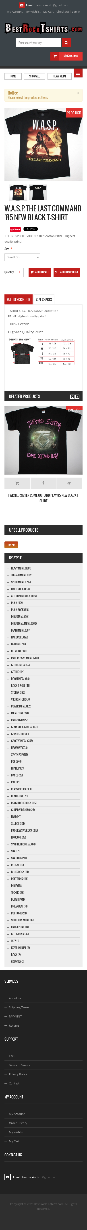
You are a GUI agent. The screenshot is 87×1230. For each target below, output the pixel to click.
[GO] (66, 42)
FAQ (11, 1056)
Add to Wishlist (43, 483)
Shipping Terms (19, 1007)
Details (69, 483)
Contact (14, 1083)
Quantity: (9, 272)
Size (6, 249)
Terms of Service (19, 1065)
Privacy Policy (18, 1074)
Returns (14, 1025)
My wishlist (16, 1132)
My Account (15, 12)
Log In (76, 12)
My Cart (48, 12)
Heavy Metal (59, 76)
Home (13, 76)
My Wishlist (33, 12)
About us (15, 998)
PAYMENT (15, 1016)
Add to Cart (17, 483)
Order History (18, 1123)
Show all (34, 76)
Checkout (62, 12)
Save (17, 229)
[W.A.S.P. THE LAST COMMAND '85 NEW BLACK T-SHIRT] (18, 192)
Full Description (18, 299)
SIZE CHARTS (44, 299)
